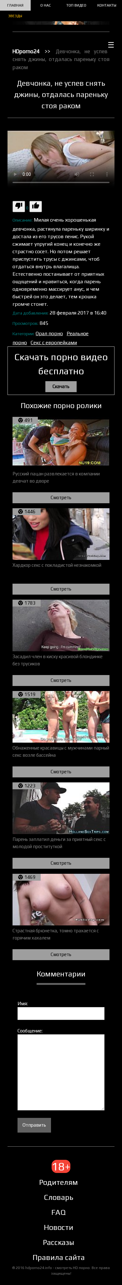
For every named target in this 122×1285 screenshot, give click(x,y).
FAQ (58, 1212)
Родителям (58, 1182)
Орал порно (49, 333)
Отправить (34, 1125)
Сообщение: (30, 1030)
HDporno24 (26, 51)
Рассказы (58, 1242)
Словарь (58, 1197)
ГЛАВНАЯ (15, 5)
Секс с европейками (54, 343)
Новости (58, 1227)
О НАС (45, 5)
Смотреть (61, 497)
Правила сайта (59, 1257)
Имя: (23, 1003)
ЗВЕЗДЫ (15, 16)
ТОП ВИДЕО (76, 5)
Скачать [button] (61, 386)
